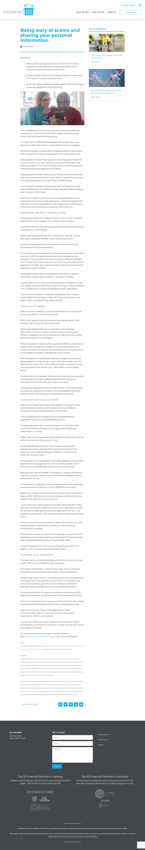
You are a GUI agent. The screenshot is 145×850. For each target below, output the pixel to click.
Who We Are (98, 12)
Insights (112, 12)
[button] (60, 704)
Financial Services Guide (72, 823)
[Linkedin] (140, 5)
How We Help (82, 12)
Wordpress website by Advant (72, 842)
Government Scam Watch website (40, 636)
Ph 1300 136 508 (128, 5)
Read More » (96, 62)
